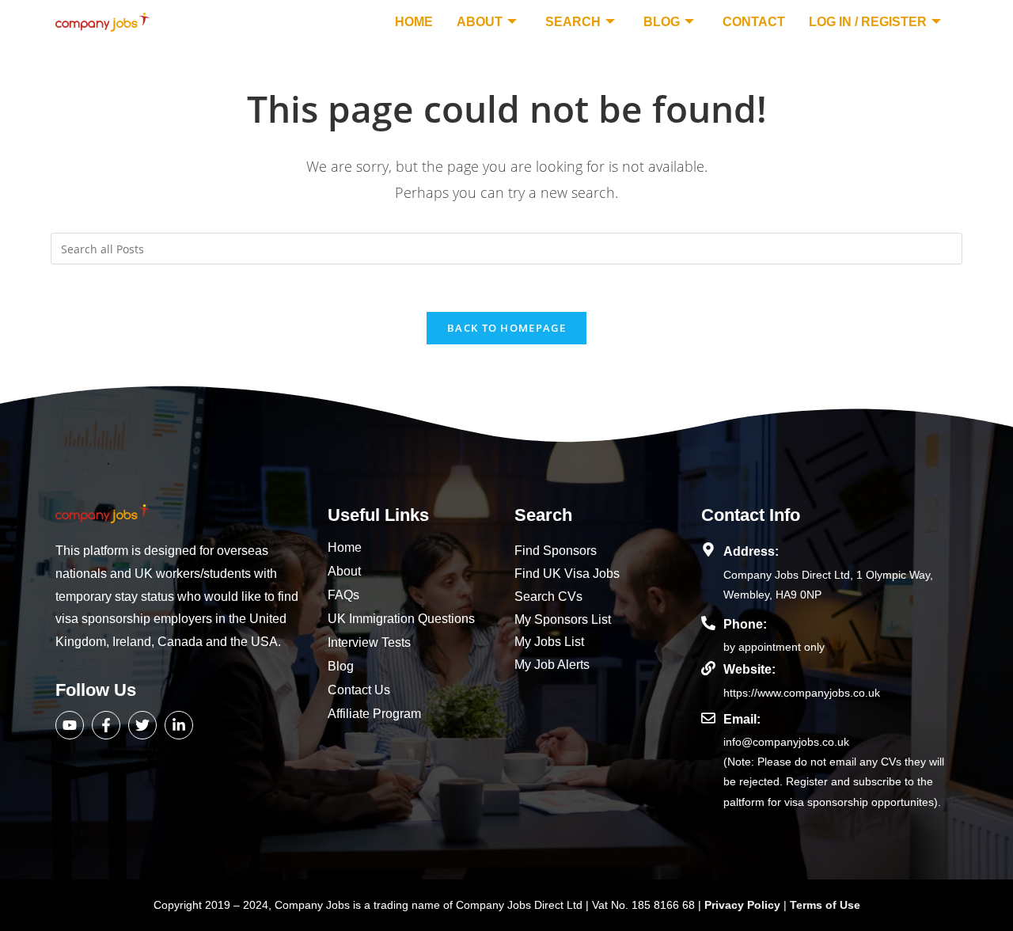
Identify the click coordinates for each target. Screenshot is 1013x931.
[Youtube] (69, 725)
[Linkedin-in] (179, 725)
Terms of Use (825, 905)
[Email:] (708, 718)
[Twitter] (142, 725)
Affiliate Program (374, 713)
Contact (754, 21)
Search (573, 21)
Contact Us (359, 690)
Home (414, 21)
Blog (661, 21)
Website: (749, 669)
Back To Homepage (506, 328)
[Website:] (708, 668)
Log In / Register (868, 21)
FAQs (343, 595)
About (480, 21)
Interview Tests (369, 642)
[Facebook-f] (106, 725)
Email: (742, 719)
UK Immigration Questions (401, 618)
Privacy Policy (743, 905)
